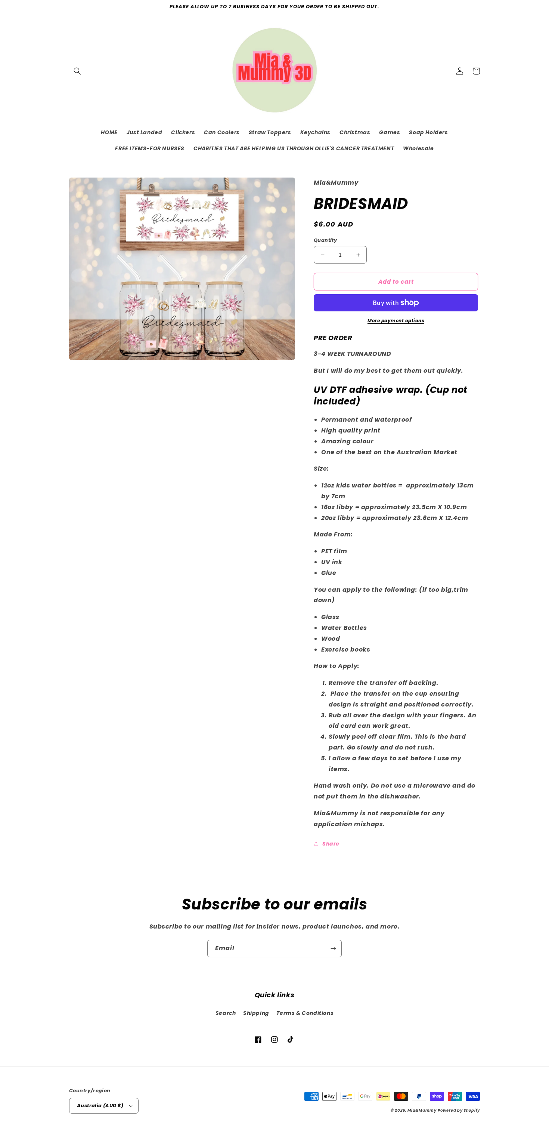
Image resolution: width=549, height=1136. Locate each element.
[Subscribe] (333, 948)
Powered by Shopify (459, 1110)
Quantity (325, 240)
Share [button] (330, 843)
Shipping (256, 1013)
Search (225, 1013)
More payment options (395, 320)
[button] (77, 71)
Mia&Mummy (421, 1110)
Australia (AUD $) (100, 1105)
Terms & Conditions (305, 1013)
